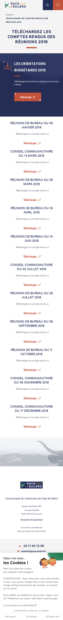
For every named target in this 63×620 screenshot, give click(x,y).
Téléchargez (30, 143)
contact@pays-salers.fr (33, 551)
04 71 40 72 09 (33, 545)
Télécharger (26, 97)
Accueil (9, 14)
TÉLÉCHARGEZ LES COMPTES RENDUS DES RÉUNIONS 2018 (27, 20)
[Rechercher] (48, 5)
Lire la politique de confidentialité (18, 605)
